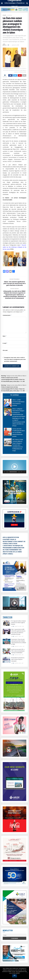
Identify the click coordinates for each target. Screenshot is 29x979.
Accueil (4, 15)
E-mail (5, 343)
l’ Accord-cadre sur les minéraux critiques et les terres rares (14, 247)
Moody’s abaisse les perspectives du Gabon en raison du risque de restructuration (17, 659)
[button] (14, 467)
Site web (5, 350)
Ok (14, 975)
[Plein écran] (24, 472)
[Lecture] (4, 472)
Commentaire (7, 315)
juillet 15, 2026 (18, 646)
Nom (4, 336)
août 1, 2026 (18, 636)
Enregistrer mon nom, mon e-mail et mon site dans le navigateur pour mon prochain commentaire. (15, 359)
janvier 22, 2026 (15, 45)
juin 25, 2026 (18, 663)
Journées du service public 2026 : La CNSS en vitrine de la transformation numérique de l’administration (18, 651)
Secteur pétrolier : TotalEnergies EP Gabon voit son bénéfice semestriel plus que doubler (18, 423)
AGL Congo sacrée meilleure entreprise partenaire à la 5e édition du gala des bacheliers (18, 622)
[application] (14, 466)
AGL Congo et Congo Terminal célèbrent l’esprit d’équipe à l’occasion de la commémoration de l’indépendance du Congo (17, 436)
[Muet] (21, 472)
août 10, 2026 (18, 626)
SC (8, 45)
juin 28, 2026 (18, 654)
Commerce (9, 15)
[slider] (13, 471)
